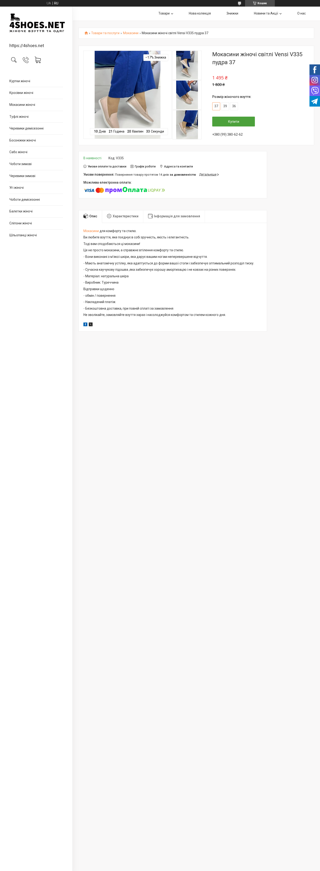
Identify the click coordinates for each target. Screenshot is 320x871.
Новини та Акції (266, 13)
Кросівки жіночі (21, 93)
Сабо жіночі (18, 152)
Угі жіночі (16, 187)
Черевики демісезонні (26, 128)
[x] (91, 325)
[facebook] (85, 325)
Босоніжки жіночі (22, 140)
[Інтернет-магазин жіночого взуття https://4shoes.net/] (36, 25)
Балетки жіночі (21, 211)
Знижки (232, 13)
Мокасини (130, 33)
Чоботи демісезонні (24, 199)
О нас (301, 13)
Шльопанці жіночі (23, 235)
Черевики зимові (22, 176)
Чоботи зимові (20, 164)
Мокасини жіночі (22, 105)
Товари (164, 13)
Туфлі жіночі (19, 117)
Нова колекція (200, 13)
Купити (233, 121)
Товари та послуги (105, 33)
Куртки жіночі (19, 81)
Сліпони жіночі (20, 223)
